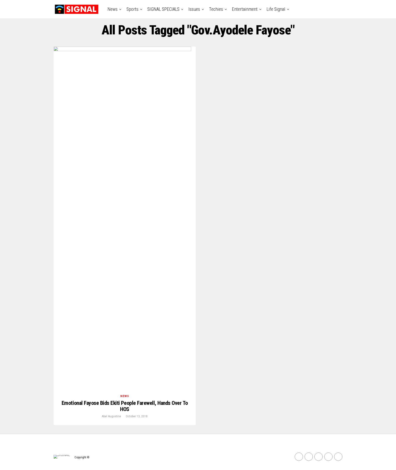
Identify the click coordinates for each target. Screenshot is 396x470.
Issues (194, 9)
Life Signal (276, 9)
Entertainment (245, 9)
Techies (216, 9)
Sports (132, 9)
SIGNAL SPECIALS (163, 9)
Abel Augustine (111, 416)
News (112, 9)
